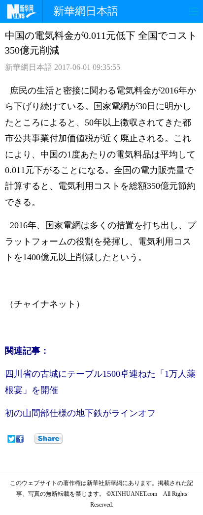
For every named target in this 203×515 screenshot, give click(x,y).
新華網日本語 (85, 11)
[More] (48, 438)
